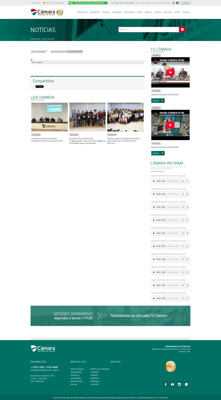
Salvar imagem (37, 62)
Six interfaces (162, 397)
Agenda (148, 12)
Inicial (44, 39)
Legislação (116, 12)
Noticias (51, 39)
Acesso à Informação (55, 3)
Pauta (139, 12)
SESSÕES (156, 55)
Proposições (129, 12)
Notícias (157, 12)
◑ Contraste (185, 3)
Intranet (95, 372)
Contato (185, 12)
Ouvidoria (36, 3)
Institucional (82, 12)
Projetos (106, 12)
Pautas (74, 384)
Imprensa (168, 12)
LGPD (177, 12)
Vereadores (95, 12)
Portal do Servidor (100, 369)
